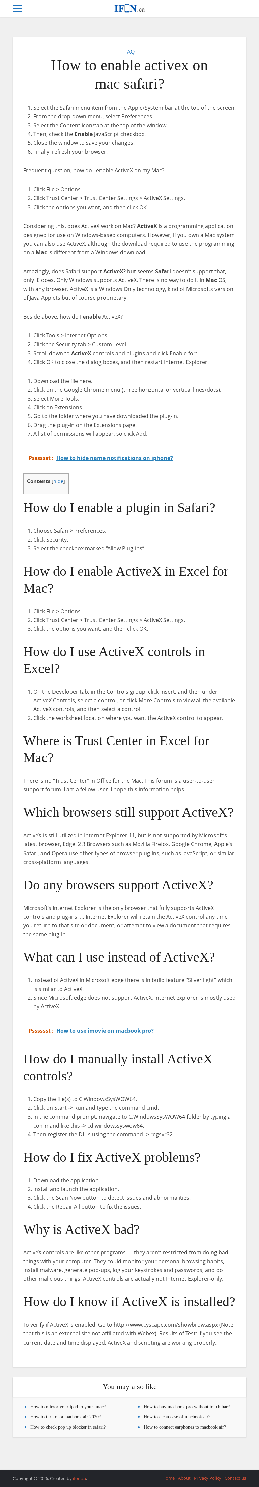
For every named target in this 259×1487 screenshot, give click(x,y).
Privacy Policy (207, 1478)
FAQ (129, 51)
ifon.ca (79, 1478)
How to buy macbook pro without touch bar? (187, 1406)
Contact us (235, 1478)
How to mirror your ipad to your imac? (68, 1406)
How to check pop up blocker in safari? (68, 1427)
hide (58, 481)
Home (168, 1478)
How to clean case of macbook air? (177, 1417)
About (184, 1478)
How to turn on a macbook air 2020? (65, 1417)
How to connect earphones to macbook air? (185, 1427)
